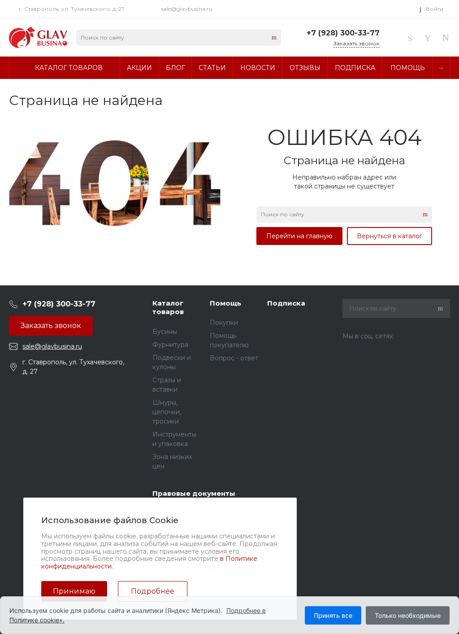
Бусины (164, 332)
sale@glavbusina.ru (186, 8)
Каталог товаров (168, 307)
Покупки (224, 323)
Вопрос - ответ (234, 358)
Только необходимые (408, 615)
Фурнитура (170, 345)
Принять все (333, 615)
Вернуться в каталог (389, 236)
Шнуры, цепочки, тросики (166, 411)
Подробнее (152, 591)
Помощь (225, 303)
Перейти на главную (299, 236)
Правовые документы (193, 493)
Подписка (286, 303)
